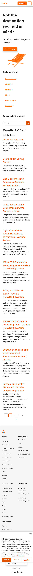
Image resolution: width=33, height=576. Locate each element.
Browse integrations (7, 516)
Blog (6, 95)
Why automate (6, 445)
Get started (22, 3)
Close (30, 533)
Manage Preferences (26, 559)
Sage (3, 502)
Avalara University (7, 529)
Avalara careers (6, 461)
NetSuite (4, 495)
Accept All (6, 559)
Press (3, 471)
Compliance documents (24, 454)
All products (21, 458)
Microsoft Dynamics (7, 491)
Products (8, 89)
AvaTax (19, 443)
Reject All (16, 559)
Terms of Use (14, 552)
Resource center (10, 79)
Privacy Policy (21, 556)
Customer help (10, 100)
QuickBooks (5, 499)
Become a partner (7, 464)
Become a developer (7, 468)
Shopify (4, 506)
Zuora (3, 513)
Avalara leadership (7, 457)
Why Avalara (5, 441)
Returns (20, 447)
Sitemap (4, 478)
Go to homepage (10, 49)
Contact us (8, 106)
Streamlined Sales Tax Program (8, 449)
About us (8, 84)
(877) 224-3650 (21, 488)
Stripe (3, 509)
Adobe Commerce (7, 488)
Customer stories (6, 454)
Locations (4, 475)
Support (4, 526)
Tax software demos (23, 450)
